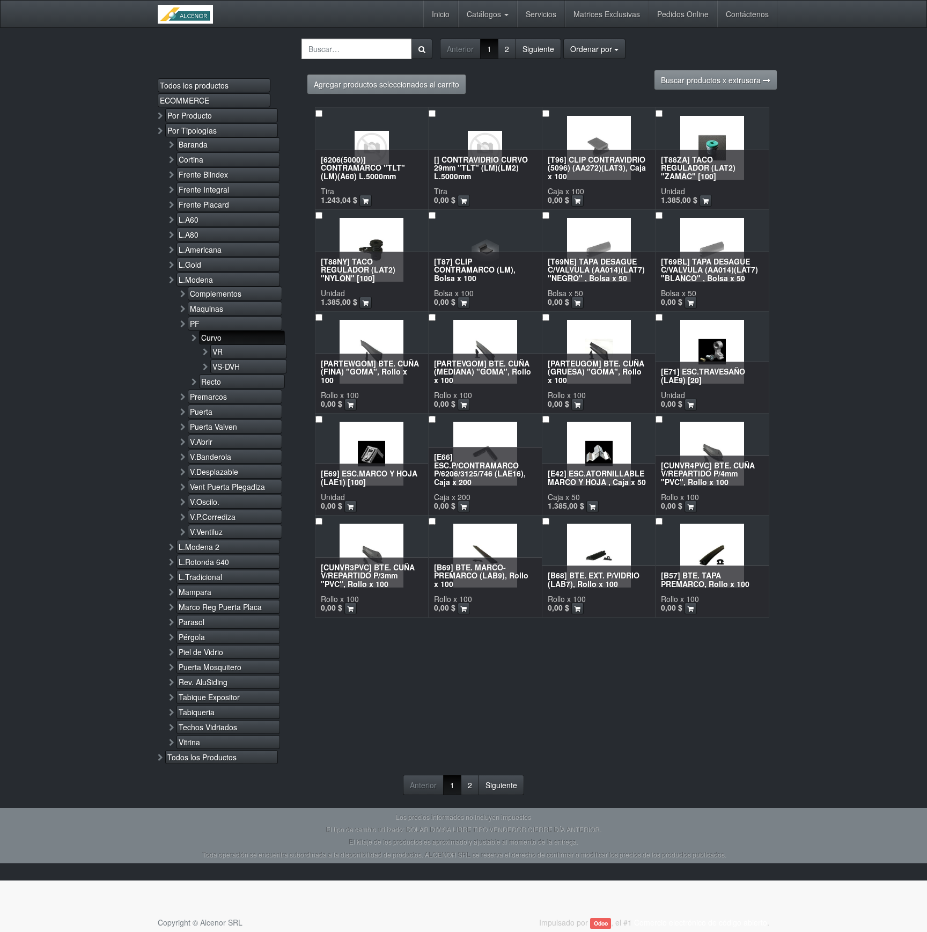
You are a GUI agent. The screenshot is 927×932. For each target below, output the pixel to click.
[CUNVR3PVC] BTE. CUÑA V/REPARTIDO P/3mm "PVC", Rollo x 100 (368, 575)
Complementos (215, 293)
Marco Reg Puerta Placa (220, 606)
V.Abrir (201, 441)
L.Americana (200, 249)
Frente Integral (204, 189)
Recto (211, 381)
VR (217, 351)
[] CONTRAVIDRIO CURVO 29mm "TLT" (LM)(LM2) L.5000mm (481, 167)
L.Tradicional (200, 576)
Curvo (211, 337)
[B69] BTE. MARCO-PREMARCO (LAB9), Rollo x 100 (481, 575)
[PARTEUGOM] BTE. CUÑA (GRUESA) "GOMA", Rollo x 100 (596, 371)
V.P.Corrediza (213, 516)
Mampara (195, 591)
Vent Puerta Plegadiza (227, 486)
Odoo (601, 923)
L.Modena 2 (199, 546)
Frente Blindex (203, 174)
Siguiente (538, 48)
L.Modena (196, 279)
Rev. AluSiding (203, 682)
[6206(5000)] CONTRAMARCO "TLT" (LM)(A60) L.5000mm (363, 167)
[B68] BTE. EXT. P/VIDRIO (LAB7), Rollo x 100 (593, 579)
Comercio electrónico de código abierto (700, 922)
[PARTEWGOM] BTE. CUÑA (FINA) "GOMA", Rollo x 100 (370, 371)
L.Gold (190, 264)
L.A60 (188, 219)
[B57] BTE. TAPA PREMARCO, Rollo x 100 (705, 579)
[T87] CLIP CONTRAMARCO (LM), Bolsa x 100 (475, 269)
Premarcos (208, 396)
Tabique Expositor (209, 697)
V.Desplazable (214, 471)
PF (195, 323)
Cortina (191, 159)
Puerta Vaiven (213, 426)
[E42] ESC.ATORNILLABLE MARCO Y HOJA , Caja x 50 (597, 477)
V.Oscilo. (204, 501)
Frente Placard (204, 204)
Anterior (460, 48)
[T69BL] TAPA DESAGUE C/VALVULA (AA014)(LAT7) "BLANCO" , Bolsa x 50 (709, 269)
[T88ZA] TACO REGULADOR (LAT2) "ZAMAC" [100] (698, 167)
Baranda (193, 144)
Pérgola (192, 637)
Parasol (191, 622)
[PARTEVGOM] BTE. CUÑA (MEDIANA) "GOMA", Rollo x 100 (482, 371)
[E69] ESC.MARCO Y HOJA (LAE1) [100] (369, 477)
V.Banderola (210, 456)
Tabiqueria (197, 712)
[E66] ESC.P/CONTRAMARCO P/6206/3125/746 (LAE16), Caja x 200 (480, 469)
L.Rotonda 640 (204, 561)
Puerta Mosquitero (210, 667)
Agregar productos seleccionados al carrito (386, 84)
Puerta (201, 411)
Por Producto (189, 115)
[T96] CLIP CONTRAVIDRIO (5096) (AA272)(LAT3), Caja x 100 (597, 167)
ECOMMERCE (184, 100)
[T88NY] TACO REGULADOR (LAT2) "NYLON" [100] (358, 269)
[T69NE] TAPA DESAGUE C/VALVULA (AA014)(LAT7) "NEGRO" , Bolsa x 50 (596, 269)
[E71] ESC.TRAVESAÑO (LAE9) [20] (703, 375)
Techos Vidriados (208, 727)
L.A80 (188, 234)
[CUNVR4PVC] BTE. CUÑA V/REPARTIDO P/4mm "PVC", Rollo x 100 (708, 473)
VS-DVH (226, 366)
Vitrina (189, 742)
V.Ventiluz (206, 531)
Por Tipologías (192, 130)
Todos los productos (194, 85)
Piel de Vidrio (201, 652)
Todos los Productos (202, 757)
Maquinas (206, 308)
